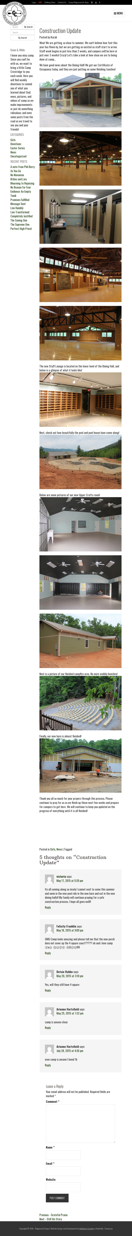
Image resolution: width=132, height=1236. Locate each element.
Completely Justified (21, 216)
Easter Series (17, 148)
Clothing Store (49, 2)
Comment (52, 1102)
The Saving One (18, 220)
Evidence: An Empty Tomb (20, 193)
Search (29, 26)
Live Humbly (16, 208)
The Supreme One (19, 224)
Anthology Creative (86, 1228)
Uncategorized (18, 156)
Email (50, 1164)
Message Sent (18, 204)
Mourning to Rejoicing (22, 183)
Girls (52, 849)
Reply (48, 907)
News (59, 849)
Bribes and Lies (18, 179)
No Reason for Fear (20, 187)
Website (51, 1180)
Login (34, 2)
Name (50, 1147)
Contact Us (62, 2)
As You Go (15, 171)
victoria (61, 876)
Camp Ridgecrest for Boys (79, 2)
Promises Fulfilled (19, 200)
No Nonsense (17, 175)
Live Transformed (19, 212)
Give (40, 2)
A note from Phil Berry (22, 167)
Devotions (15, 144)
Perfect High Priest (21, 228)
